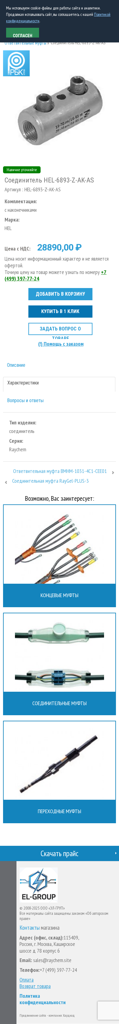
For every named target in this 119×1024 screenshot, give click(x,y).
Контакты (30, 927)
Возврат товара (35, 986)
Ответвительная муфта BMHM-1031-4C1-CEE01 (60, 471)
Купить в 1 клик (60, 311)
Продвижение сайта (33, 1015)
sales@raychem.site (51, 960)
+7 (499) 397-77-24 (58, 969)
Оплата (27, 979)
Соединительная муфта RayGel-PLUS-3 (50, 481)
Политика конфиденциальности (43, 999)
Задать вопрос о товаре (60, 330)
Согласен (22, 35)
